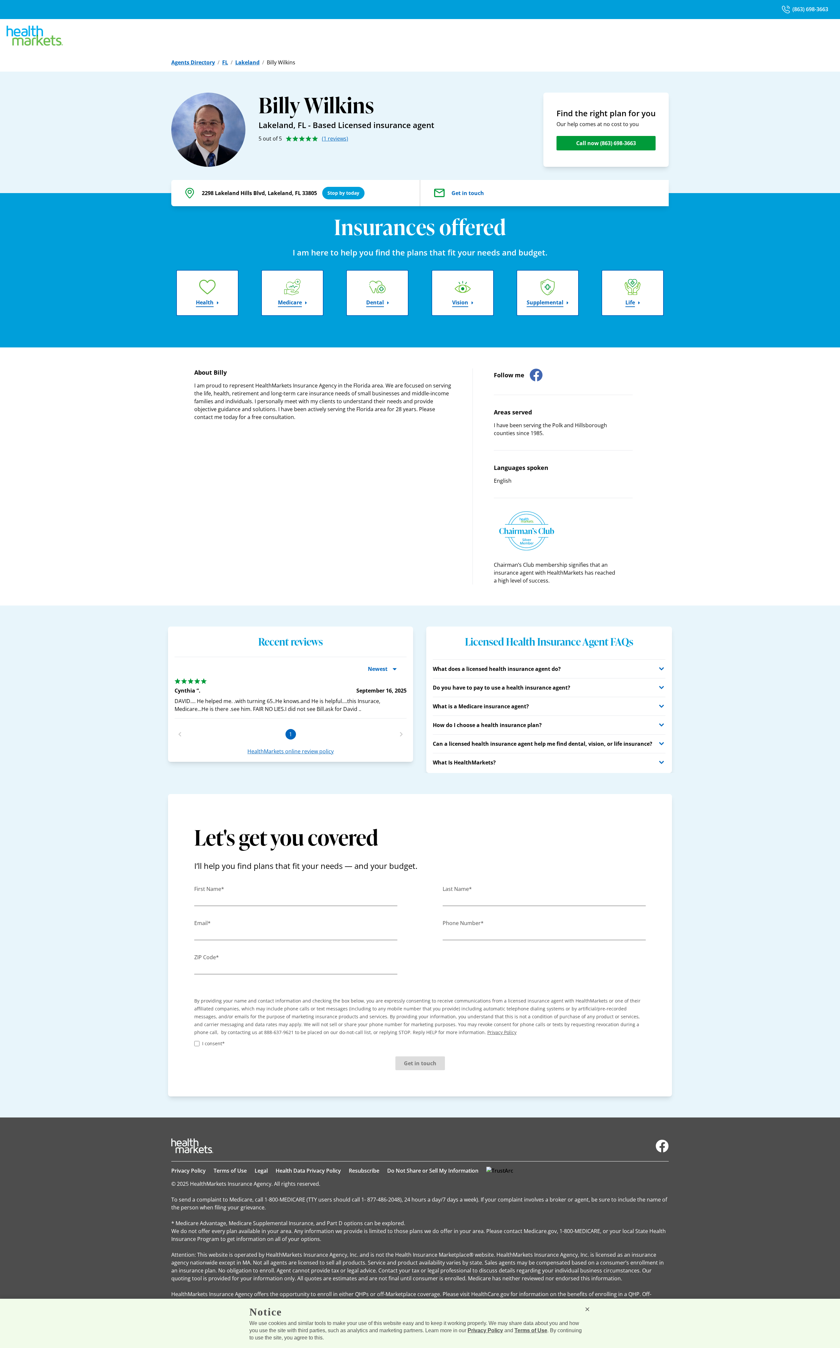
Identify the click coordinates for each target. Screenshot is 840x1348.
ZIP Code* (206, 957)
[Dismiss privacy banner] (587, 1309)
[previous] (180, 734)
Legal (261, 1170)
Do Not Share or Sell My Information (432, 1170)
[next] (401, 734)
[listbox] (291, 695)
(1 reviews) (335, 138)
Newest (378, 669)
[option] (291, 695)
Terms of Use (230, 1170)
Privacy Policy (188, 1170)
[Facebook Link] (662, 1146)
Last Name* (457, 889)
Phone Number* (463, 923)
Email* (202, 923)
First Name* (209, 889)
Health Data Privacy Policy (308, 1170)
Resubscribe (364, 1170)
